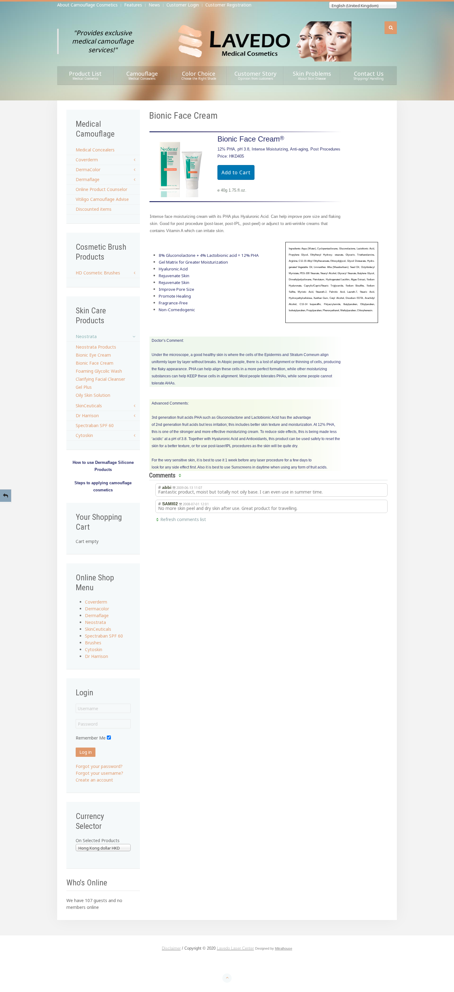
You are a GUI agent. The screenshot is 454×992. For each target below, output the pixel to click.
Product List (85, 75)
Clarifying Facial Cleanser (100, 379)
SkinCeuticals (89, 406)
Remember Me (91, 738)
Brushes (93, 643)
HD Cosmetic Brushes (98, 273)
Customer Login (182, 5)
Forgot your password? (99, 766)
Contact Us (369, 75)
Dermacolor (97, 609)
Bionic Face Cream (94, 363)
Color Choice (198, 75)
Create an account (94, 780)
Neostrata (86, 336)
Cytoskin (84, 435)
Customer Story (255, 75)
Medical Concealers (95, 150)
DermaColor (88, 169)
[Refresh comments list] (181, 475)
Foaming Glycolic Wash (99, 371)
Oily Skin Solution (93, 395)
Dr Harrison (87, 415)
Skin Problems (312, 75)
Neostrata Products (96, 347)
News (154, 5)
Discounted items (93, 209)
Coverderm (87, 160)
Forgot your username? (99, 773)
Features (133, 5)
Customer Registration (228, 5)
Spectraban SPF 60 (95, 425)
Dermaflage (87, 179)
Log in (85, 752)
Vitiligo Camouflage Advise (102, 199)
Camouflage (142, 75)
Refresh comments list (183, 519)
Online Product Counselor (101, 189)
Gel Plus (84, 387)
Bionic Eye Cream (93, 355)
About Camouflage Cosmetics (87, 5)
